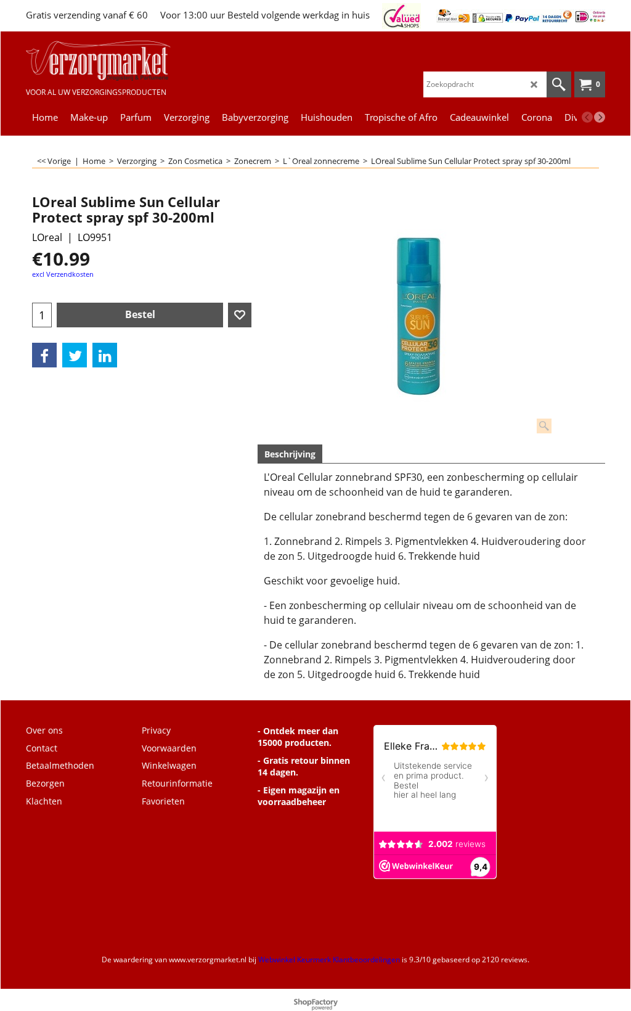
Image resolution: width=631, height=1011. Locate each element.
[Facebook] (44, 355)
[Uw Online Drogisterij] (98, 61)
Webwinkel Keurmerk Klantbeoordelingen (329, 959)
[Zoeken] (559, 84)
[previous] (587, 117)
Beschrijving (290, 454)
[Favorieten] (239, 315)
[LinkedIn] (104, 355)
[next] (599, 117)
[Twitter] (74, 355)
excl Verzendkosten (63, 274)
